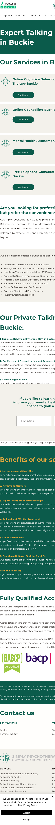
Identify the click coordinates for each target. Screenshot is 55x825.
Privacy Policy (30, 805)
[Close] (50, 798)
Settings (27, 819)
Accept (26, 812)
